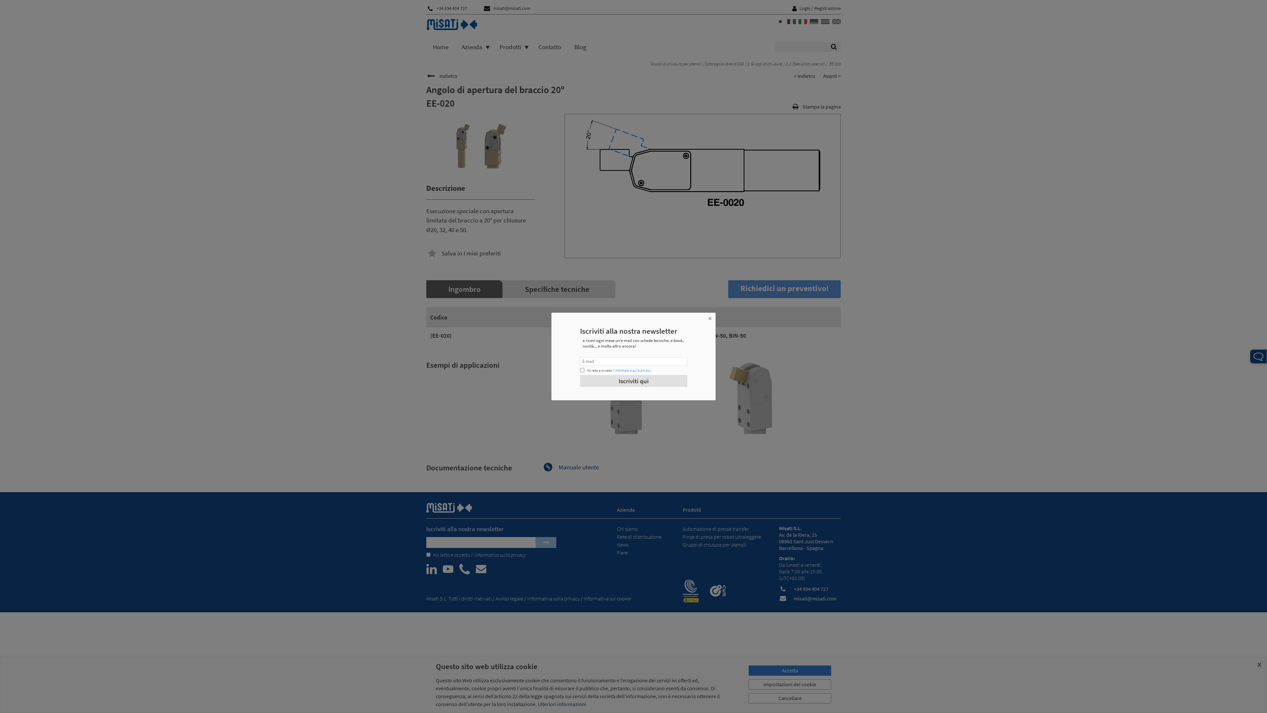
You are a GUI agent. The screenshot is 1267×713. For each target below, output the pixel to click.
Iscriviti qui (634, 381)
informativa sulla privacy (633, 370)
